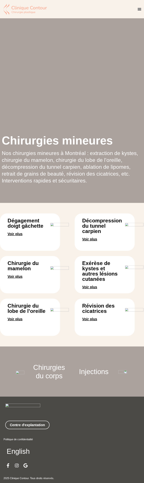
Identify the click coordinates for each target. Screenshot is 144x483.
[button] (139, 9)
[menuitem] (18, 451)
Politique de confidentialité (18, 439)
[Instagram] (16, 465)
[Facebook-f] (8, 465)
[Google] (25, 465)
